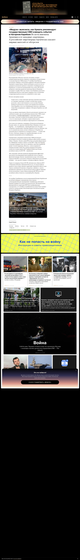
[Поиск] (75, 17)
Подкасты (41, 17)
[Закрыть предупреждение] (77, 558)
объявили (17, 180)
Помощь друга (54, 17)
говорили (30, 92)
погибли (16, 183)
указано (22, 133)
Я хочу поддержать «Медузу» (40, 382)
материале (27, 123)
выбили (29, 149)
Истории (30, 17)
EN (77, 17)
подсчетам (20, 146)
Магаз (47, 17)
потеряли (31, 147)
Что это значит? (17, 558)
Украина (42, 142)
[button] (28, 60)
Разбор (36, 17)
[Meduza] (5, 17)
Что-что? (16, 227)
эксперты (17, 144)
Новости (24, 17)
